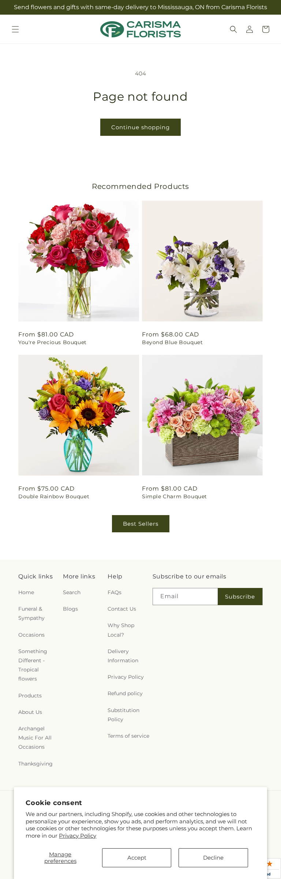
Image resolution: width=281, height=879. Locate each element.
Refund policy (125, 693)
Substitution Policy (123, 715)
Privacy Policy (77, 835)
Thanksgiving (35, 763)
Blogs (70, 609)
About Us (30, 712)
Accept (136, 857)
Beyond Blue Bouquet (172, 342)
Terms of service (128, 736)
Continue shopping (140, 127)
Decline (213, 857)
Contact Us (122, 609)
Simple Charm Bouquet (174, 496)
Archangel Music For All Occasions (35, 737)
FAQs (114, 592)
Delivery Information (123, 656)
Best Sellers (140, 523)
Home (26, 592)
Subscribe (240, 596)
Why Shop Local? (121, 630)
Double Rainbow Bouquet (53, 496)
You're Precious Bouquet (52, 342)
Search (71, 592)
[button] (15, 29)
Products (30, 695)
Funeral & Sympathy (31, 613)
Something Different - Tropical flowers (32, 665)
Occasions (31, 635)
